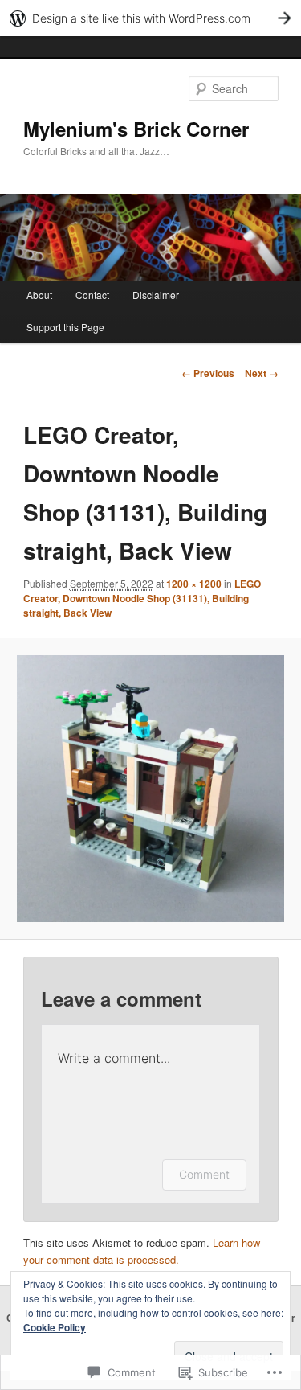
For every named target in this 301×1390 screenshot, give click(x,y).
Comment (204, 1174)
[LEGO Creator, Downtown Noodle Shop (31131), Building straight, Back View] (150, 788)
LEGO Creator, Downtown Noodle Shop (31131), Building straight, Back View (142, 598)
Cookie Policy (54, 1327)
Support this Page (65, 327)
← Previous (207, 373)
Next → (262, 373)
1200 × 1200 (194, 583)
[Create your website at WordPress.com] (150, 18)
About (39, 294)
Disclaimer (155, 294)
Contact (92, 294)
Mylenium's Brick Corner (136, 128)
